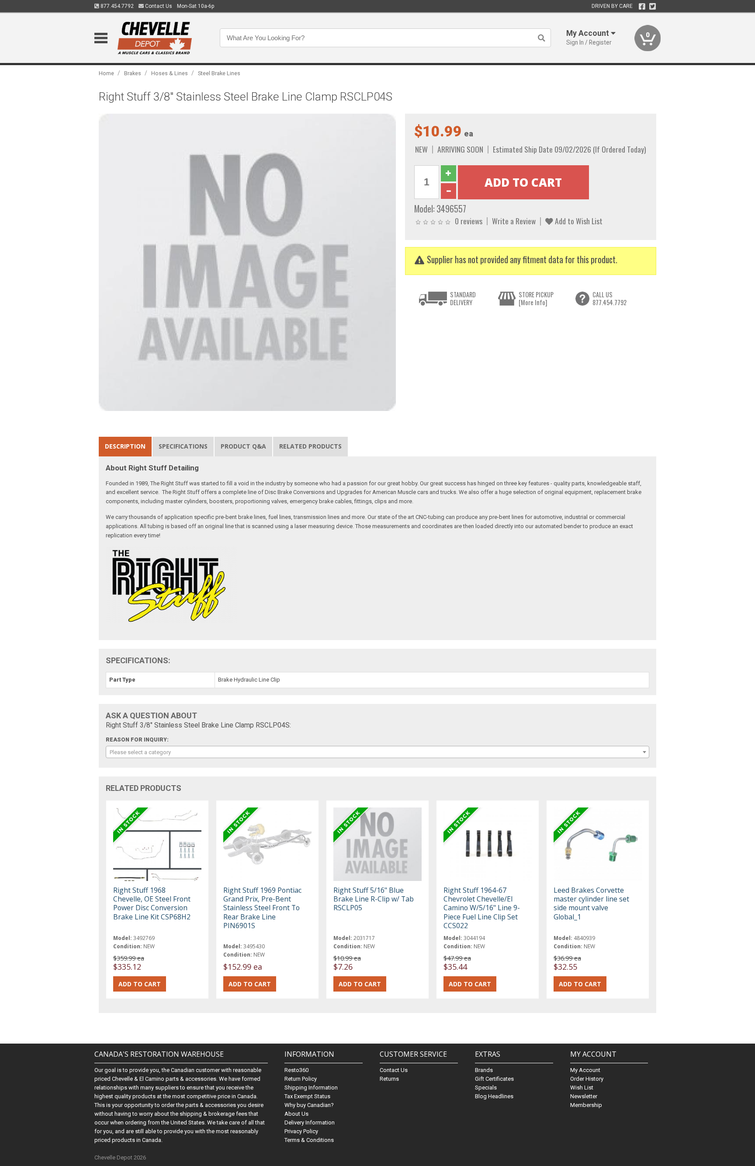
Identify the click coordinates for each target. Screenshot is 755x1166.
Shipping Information (311, 1087)
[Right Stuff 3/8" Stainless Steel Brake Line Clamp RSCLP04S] (247, 262)
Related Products (310, 446)
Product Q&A (243, 446)
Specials (486, 1087)
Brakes (132, 73)
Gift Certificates (494, 1079)
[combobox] (377, 752)
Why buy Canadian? (309, 1105)
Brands (484, 1070)
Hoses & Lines (169, 73)
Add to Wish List (578, 220)
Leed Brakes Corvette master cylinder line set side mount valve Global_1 (591, 903)
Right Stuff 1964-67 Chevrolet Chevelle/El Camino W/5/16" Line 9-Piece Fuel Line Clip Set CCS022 (481, 907)
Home (106, 73)
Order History (586, 1079)
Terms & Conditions (309, 1140)
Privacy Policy (301, 1131)
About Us (296, 1113)
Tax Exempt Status (307, 1096)
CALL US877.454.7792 (609, 298)
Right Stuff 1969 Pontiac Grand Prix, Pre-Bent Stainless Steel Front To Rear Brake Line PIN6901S (262, 907)
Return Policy (300, 1079)
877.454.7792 (116, 6)
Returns (389, 1079)
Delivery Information (309, 1122)
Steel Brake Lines (219, 73)
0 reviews (468, 220)
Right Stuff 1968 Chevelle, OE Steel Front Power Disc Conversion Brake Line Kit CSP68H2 (151, 903)
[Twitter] (652, 6)
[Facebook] (642, 6)
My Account (585, 1070)
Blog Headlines (494, 1096)
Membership (586, 1105)
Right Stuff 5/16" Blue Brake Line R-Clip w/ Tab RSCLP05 (373, 898)
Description (125, 446)
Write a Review (514, 220)
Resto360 (296, 1070)
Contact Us (158, 6)
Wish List (581, 1087)
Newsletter (583, 1096)
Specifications (183, 446)
